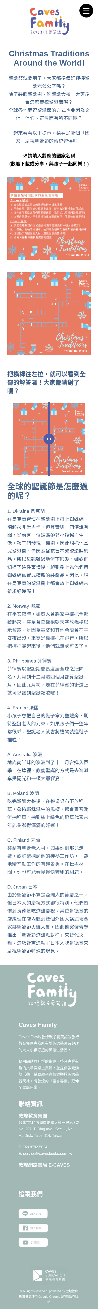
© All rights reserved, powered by (43, 1291)
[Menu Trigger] (86, 11)
